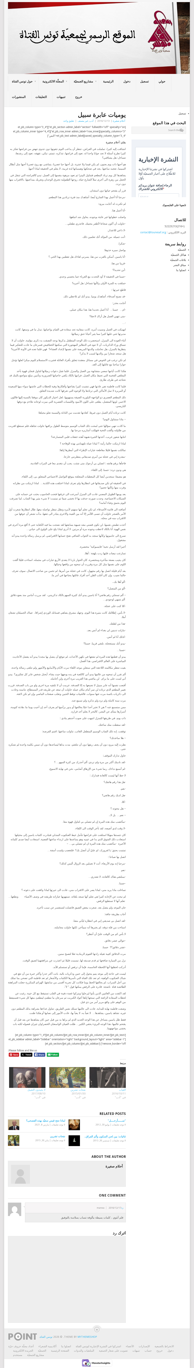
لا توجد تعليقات (58, 1124)
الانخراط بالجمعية (164, 1346)
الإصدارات (144, 1346)
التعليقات (41, 97)
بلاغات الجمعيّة (178, 259)
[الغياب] (107, 1077)
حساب (148, 1350)
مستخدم (17, 1354)
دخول (126, 81)
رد (122, 1207)
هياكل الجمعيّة (178, 254)
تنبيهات (61, 97)
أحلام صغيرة (119, 120)
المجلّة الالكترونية (53, 81)
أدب (91, 120)
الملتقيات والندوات (84, 1350)
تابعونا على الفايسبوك (174, 205)
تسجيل (144, 81)
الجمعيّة (182, 249)
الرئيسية (108, 81)
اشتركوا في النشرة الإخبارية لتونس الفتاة (98, 1346)
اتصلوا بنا (181, 270)
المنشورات (19, 97)
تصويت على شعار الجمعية (113, 1350)
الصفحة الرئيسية (60, 1350)
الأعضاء (130, 1346)
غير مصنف (83, 120)
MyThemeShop (87, 1336)
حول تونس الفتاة (22, 81)
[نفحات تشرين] (67, 1077)
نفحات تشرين (78, 1089)
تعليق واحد (68, 120)
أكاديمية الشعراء (47, 1346)
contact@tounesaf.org (153, 232)
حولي (162, 81)
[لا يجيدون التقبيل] (27, 1077)
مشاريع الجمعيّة (83, 81)
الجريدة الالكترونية (23, 1350)
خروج (78, 97)
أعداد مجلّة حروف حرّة (21, 1346)
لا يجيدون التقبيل (36, 1089)
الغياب (122, 1089)
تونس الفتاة (46, 1336)
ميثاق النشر (179, 265)
